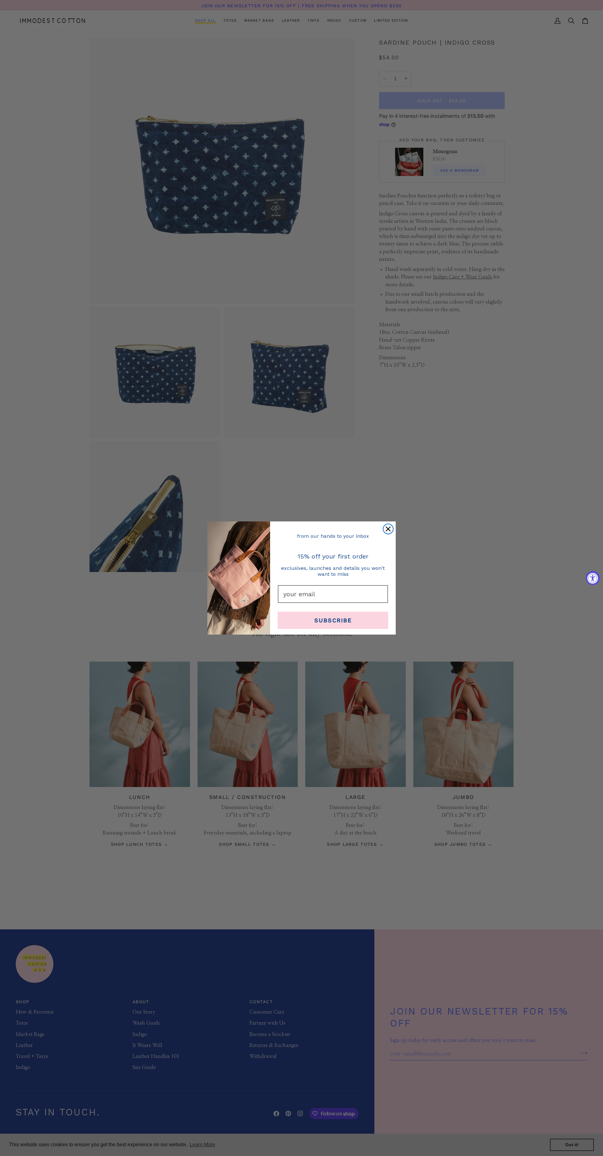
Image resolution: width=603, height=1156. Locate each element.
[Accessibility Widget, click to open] (593, 578)
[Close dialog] (388, 529)
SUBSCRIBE (333, 620)
